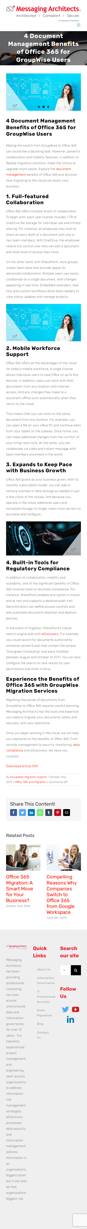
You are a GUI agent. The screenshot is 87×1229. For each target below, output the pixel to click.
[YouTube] (75, 1009)
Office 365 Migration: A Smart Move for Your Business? (19, 888)
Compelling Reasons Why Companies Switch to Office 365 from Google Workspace (61, 894)
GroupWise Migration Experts (28, 777)
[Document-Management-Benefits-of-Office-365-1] (43, 92)
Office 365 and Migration (30, 782)
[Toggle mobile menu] (79, 25)
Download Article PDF (22, 766)
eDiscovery (50, 634)
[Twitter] (65, 1009)
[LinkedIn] (70, 1019)
